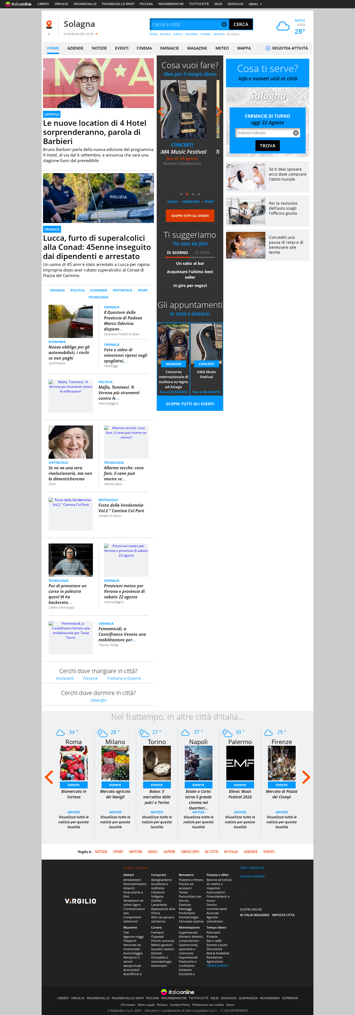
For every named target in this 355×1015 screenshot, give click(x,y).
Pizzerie (90, 678)
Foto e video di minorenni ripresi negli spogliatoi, (125, 355)
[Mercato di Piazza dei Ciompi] (282, 762)
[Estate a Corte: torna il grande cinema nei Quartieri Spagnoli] (198, 762)
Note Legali (146, 1004)
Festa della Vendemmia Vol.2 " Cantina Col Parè (121, 507)
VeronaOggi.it (108, 403)
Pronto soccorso (162, 941)
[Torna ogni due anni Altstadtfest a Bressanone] (190, 109)
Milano (115, 741)
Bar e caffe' (214, 941)
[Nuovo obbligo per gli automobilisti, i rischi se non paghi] (71, 321)
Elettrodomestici (135, 884)
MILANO (165, 34)
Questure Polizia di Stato (122, 334)
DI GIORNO (177, 252)
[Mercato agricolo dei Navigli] (115, 762)
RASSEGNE (173, 364)
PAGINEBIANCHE (171, 4)
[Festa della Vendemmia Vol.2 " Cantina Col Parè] (71, 501)
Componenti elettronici (132, 919)
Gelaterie (185, 970)
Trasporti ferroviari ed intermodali (132, 945)
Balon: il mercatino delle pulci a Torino (157, 797)
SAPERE (169, 851)
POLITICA (77, 290)
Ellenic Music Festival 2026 (240, 794)
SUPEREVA (290, 998)
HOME (53, 48)
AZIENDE (75, 48)
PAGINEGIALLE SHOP (118, 4)
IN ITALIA (233, 34)
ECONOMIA (98, 290)
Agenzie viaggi (133, 936)
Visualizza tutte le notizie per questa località (74, 821)
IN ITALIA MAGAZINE (254, 915)
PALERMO (191, 34)
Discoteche (214, 949)
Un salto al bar (190, 263)
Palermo (240, 741)
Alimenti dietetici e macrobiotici (191, 938)
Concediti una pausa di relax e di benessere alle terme (286, 245)
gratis (172, 201)
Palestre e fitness (191, 880)
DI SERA (202, 252)
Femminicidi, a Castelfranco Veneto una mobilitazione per (122, 634)
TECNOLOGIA (98, 297)
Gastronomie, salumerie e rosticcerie (188, 949)
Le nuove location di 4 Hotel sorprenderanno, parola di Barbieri (94, 131)
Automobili (131, 970)
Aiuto (230, 1004)
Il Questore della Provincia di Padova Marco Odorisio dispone (123, 320)
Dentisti (156, 953)
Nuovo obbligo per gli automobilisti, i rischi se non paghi (69, 352)
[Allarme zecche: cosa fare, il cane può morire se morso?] (126, 432)
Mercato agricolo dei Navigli (115, 794)
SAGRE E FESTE (190, 145)
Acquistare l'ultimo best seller (190, 274)
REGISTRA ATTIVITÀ (289, 48)
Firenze (282, 741)
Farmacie (157, 932)
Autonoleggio (133, 953)
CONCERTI (206, 364)
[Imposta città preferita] (50, 24)
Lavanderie (159, 905)
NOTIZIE (99, 48)
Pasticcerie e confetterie (187, 963)
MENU (253, 4)
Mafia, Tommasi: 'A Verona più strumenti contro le (119, 392)
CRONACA (52, 229)
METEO (222, 48)
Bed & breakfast (218, 953)
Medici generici (162, 945)
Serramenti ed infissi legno (133, 902)
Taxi (126, 932)
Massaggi (185, 909)
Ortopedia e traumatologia (161, 959)
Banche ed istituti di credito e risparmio (219, 884)
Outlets (156, 900)
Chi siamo (128, 1004)
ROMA (154, 34)
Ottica (155, 913)
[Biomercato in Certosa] (74, 762)
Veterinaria (159, 965)
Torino (157, 741)
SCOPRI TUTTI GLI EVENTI (190, 216)
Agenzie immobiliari (215, 919)
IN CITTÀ (211, 851)
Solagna (79, 23)
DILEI (218, 4)
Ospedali (157, 936)
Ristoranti (65, 678)
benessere (191, 201)
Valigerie (157, 896)
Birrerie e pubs (217, 945)
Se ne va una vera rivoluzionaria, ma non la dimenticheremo (70, 473)
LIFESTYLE (51, 114)
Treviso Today (108, 645)
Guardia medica (162, 949)
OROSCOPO (190, 851)
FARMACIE (169, 48)
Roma (73, 741)
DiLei (52, 484)
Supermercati (188, 932)
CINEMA (144, 48)
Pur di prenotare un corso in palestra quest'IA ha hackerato (68, 594)
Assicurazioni (216, 892)
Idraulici (129, 888)
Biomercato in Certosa (73, 794)
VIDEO (153, 851)
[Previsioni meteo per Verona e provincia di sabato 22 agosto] (126, 550)
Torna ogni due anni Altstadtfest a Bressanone (190, 159)
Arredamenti (132, 880)
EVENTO (74, 785)
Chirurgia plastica (191, 921)
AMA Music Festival (206, 374)
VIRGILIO (61, 4)
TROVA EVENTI (217, 965)
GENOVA (219, 34)
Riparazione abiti (163, 909)
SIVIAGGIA (236, 4)
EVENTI (121, 48)
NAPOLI (178, 34)
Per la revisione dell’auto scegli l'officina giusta (283, 208)
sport (209, 201)
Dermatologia (188, 917)
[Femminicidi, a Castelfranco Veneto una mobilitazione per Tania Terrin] (71, 630)
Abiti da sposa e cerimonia (162, 919)
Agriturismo (215, 961)
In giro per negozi (190, 285)
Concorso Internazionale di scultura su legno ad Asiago (173, 379)
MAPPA (244, 48)
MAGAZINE (197, 48)
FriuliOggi (111, 366)
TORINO (205, 34)
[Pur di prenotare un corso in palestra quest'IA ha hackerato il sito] (71, 560)
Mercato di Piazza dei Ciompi (281, 794)
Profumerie (187, 913)
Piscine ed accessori (186, 886)
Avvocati (213, 913)
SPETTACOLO (122, 290)
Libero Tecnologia (61, 607)
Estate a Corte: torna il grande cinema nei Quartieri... (198, 800)
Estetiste (185, 905)
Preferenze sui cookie (208, 1004)
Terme (183, 892)
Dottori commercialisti (217, 907)
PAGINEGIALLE (85, 4)
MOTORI (135, 851)
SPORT (143, 290)
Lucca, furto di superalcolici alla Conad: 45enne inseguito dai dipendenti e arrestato (97, 246)
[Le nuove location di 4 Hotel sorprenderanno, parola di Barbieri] (98, 89)
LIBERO (43, 4)
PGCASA (146, 4)
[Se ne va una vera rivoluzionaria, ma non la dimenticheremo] (71, 441)
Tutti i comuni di (252, 867)
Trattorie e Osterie (124, 678)
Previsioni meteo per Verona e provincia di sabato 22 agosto (124, 591)
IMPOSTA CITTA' (283, 915)
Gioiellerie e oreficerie (159, 886)
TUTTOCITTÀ (199, 4)
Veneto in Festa (109, 516)
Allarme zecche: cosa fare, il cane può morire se (124, 473)
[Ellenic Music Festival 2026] (240, 762)
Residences (214, 957)
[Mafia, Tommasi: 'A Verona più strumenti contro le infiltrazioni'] (71, 386)
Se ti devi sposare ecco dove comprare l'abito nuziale (287, 174)
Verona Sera (112, 484)
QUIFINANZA (248, 998)
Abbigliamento (161, 880)
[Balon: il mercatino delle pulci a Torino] (157, 762)
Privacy (162, 1004)
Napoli (198, 741)
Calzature (157, 892)
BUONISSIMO (270, 998)
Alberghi (98, 700)
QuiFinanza (57, 363)
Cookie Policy (180, 1004)
